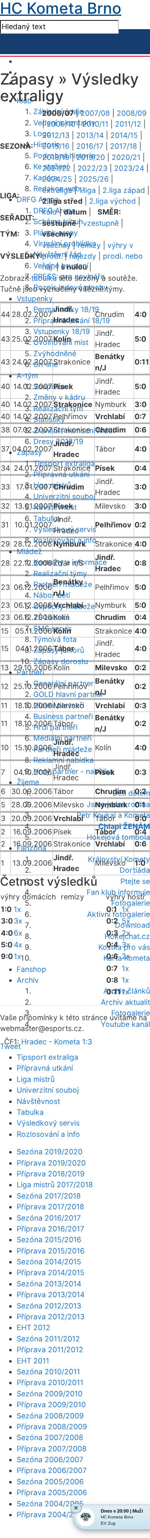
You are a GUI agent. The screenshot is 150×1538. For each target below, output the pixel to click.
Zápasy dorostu (60, 661)
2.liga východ (112, 201)
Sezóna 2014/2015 (49, 1261)
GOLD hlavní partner (68, 694)
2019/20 (90, 157)
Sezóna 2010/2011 (48, 1371)
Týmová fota (55, 639)
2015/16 (56, 146)
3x (18, 920)
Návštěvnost (38, 1101)
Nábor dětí (51, 595)
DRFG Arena (38, 199)
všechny (56, 245)
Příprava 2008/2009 (52, 1426)
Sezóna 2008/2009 (50, 1415)
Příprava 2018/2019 (51, 1173)
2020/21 (126, 157)
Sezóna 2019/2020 (49, 1151)
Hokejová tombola (118, 837)
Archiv (28, 980)
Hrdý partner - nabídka (73, 771)
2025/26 (94, 179)
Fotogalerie (130, 903)
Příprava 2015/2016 (51, 1250)
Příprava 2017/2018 (50, 1206)
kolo (49, 211)
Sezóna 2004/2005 (50, 1503)
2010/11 (95, 124)
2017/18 (123, 146)
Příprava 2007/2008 (52, 1448)
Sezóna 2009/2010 (49, 1393)
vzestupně (101, 223)
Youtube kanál (125, 1024)
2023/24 (129, 168)
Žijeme (28, 782)
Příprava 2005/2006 (52, 1492)
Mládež (29, 551)
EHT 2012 (33, 1327)
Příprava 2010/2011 (50, 1382)
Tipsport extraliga (47, 1057)
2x (126, 933)
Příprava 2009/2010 (51, 1404)
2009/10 (61, 124)
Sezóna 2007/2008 (50, 1437)
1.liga (87, 190)
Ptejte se (135, 881)
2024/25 (57, 179)
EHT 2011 (33, 1360)
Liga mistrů (52, 485)
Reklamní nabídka (63, 760)
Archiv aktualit (125, 1002)
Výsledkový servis (48, 1123)
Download (132, 925)
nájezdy (82, 256)
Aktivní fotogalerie (118, 914)
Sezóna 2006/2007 (50, 1459)
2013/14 (90, 135)
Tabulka (46, 518)
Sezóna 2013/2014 (49, 1283)
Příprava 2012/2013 (51, 1316)
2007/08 (95, 113)
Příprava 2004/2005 (52, 1514)
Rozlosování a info (48, 1134)
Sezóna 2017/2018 (49, 1195)
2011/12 (128, 124)
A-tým (27, 375)
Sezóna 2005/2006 (50, 1481)
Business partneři (63, 716)
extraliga (57, 190)
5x (126, 920)
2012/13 (56, 135)
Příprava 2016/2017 (50, 1228)
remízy (89, 245)
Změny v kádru (59, 397)
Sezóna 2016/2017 (49, 1217)
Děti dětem (131, 793)
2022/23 (93, 168)
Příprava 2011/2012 (50, 1349)
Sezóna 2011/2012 (48, 1338)
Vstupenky (35, 298)
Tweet (10, 1046)
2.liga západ (123, 190)
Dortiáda (135, 870)
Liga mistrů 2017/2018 (55, 1184)
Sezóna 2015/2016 (49, 1239)
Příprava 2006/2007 (52, 1470)
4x (18, 944)
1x (17, 909)
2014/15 (124, 135)
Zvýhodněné (54, 353)
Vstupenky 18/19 (61, 331)
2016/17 (89, 146)
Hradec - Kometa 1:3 (56, 1041)
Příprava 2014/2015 (51, 1272)
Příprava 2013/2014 (51, 1294)
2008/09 (132, 113)
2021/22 (56, 168)
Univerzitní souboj (64, 496)
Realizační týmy (60, 573)
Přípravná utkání (61, 474)
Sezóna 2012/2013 (49, 1305)
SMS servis (52, 628)
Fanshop (31, 969)
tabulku (44, 278)
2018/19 (56, 157)
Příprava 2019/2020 (51, 1162)
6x (18, 933)
